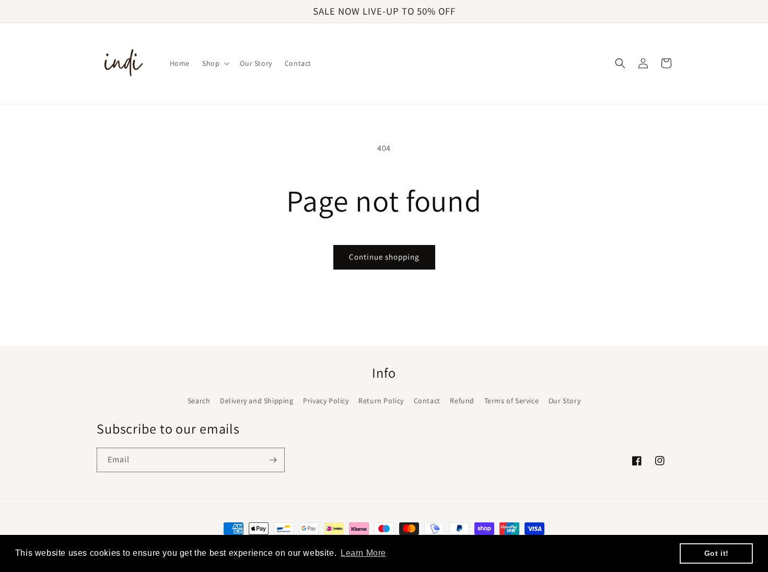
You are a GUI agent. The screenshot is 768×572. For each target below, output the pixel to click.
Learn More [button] (363, 552)
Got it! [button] (716, 553)
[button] (215, 63)
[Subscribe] (272, 460)
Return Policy (381, 400)
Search (199, 400)
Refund (462, 400)
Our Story (564, 400)
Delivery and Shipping (257, 400)
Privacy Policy (325, 400)
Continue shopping (384, 257)
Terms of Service (511, 400)
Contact (427, 400)
